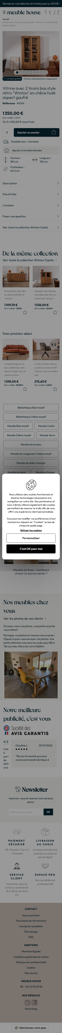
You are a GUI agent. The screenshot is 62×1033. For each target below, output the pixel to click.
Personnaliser (31, 538)
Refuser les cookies (31, 530)
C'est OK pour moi (31, 548)
